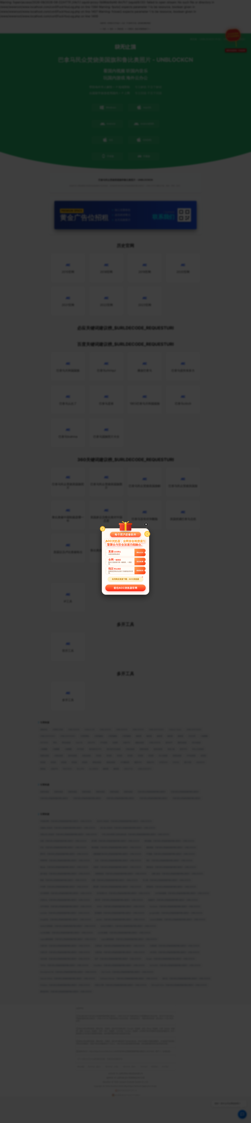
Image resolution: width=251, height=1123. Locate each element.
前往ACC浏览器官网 (125, 587)
